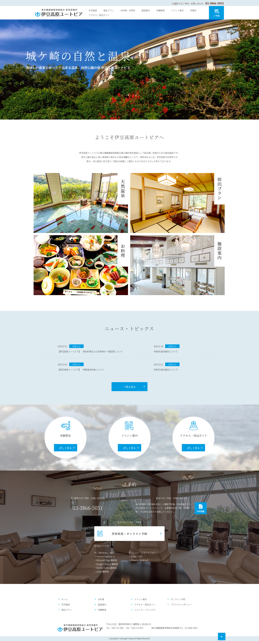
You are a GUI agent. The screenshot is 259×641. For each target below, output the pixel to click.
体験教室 (160, 10)
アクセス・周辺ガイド (99, 14)
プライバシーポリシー (181, 604)
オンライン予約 (178, 599)
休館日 (193, 10)
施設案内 (145, 10)
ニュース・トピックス (144, 609)
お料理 (101, 599)
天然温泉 (93, 10)
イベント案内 (177, 10)
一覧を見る (129, 386)
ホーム (64, 599)
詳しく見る (65, 448)
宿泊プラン (108, 10)
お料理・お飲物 (127, 10)
